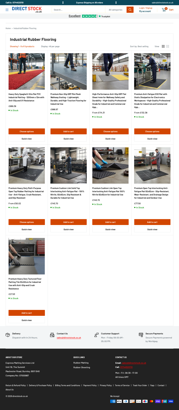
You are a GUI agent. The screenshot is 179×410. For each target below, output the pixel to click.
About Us (10, 389)
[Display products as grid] (163, 46)
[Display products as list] (168, 46)
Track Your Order (140, 385)
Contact (161, 385)
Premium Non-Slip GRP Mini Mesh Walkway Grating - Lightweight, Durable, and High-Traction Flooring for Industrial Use (68, 99)
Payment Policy (90, 385)
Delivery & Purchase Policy (40, 385)
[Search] (130, 10)
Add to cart (68, 131)
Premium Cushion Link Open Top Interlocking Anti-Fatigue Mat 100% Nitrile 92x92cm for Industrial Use (108, 191)
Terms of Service (122, 385)
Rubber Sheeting (81, 367)
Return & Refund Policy (16, 385)
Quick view (27, 138)
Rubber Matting (81, 362)
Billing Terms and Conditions (67, 385)
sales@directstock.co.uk (162, 2)
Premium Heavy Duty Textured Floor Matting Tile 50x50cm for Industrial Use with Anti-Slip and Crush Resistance (25, 283)
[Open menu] (7, 10)
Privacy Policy (106, 385)
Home (8, 28)
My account (145, 11)
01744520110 (126, 367)
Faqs (152, 385)
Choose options (27, 131)
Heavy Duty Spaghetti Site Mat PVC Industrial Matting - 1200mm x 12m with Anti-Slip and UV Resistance (26, 97)
